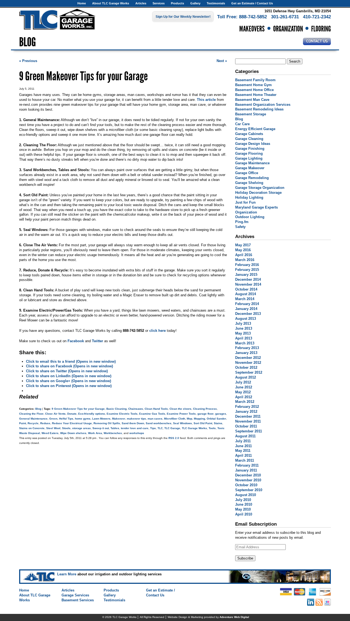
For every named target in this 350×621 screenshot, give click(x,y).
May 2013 (243, 333)
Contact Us (317, 41)
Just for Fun (245, 202)
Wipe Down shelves (73, 433)
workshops (136, 433)
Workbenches (113, 433)
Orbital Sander (216, 418)
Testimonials (216, 3)
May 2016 (243, 250)
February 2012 (247, 407)
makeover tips (136, 418)
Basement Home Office (254, 90)
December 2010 (248, 475)
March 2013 (244, 343)
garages (220, 413)
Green (53, 418)
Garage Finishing (249, 149)
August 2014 (245, 294)
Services (159, 3)
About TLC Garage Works (110, 3)
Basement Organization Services (262, 104)
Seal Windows (182, 423)
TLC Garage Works (194, 428)
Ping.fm (242, 222)
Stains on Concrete (32, 428)
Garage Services (75, 595)
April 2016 (243, 255)
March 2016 (244, 260)
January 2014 (246, 309)
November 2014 (248, 284)
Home (81, 3)
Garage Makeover (249, 168)
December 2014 (248, 279)
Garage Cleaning (249, 139)
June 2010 (243, 504)
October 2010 (246, 485)
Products (177, 3)
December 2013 (248, 314)
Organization (246, 212)
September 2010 (248, 490)
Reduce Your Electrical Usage (72, 423)
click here (157, 331)
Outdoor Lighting (249, 217)
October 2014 (246, 289)
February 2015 (247, 270)
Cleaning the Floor (31, 413)
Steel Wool (53, 428)
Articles (140, 3)
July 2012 (243, 382)
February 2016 (247, 265)
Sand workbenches (158, 423)
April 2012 (243, 397)
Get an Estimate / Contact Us (252, 3)
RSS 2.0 (173, 438)
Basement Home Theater (255, 95)
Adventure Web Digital (234, 617)
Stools (66, 428)
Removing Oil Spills (107, 423)
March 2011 (244, 460)
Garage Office (246, 173)
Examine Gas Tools (152, 413)
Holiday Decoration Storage (258, 193)
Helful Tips (66, 418)
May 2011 (242, 451)
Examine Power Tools (181, 413)
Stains (218, 423)
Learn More (66, 574)
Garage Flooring (249, 153)
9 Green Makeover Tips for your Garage (78, 408)
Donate (72, 413)
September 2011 (248, 431)
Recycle (33, 423)
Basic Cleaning (116, 408)
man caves (155, 418)
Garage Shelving (249, 183)
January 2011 (246, 470)
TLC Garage (172, 428)
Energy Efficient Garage (255, 129)
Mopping (199, 418)
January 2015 (246, 275)
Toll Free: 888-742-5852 (242, 16)
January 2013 (246, 353)
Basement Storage (250, 114)
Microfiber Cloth (174, 418)
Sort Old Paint (203, 423)
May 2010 (243, 509)
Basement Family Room (255, 80)
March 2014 (244, 299)
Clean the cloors (180, 408)
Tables (114, 428)
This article (206, 100)
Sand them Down (133, 423)
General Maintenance (33, 418)
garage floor (205, 413)
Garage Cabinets (249, 134)
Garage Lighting (248, 158)
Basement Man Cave (252, 100)
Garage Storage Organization (259, 188)
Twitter (97, 341)
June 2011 (243, 446)
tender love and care (134, 428)
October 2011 (246, 426)
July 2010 (243, 500)
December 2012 (248, 358)
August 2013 (245, 319)
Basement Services (78, 600)
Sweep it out (100, 428)
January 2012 (246, 411)
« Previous (28, 61)
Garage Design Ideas (252, 144)
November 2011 (248, 421)
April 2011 (243, 455)
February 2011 (247, 465)
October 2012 (246, 367)
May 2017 (243, 245)
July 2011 (243, 441)
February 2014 (247, 304)
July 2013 (243, 323)
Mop (189, 418)
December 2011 (248, 416)
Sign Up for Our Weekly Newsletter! (183, 16)
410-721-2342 (317, 16)
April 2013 (243, 338)
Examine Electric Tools (122, 413)
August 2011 (245, 436)
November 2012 (248, 363)
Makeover (118, 418)
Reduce (45, 423)
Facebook (76, 341)
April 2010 (243, 514)
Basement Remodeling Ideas (259, 109)
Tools (212, 428)
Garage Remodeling (252, 178)
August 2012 (245, 377)
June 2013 (243, 328)
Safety (240, 227)
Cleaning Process (205, 408)
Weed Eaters (50, 433)
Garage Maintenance (252, 163)
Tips (153, 428)
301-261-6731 (285, 16)
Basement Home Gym (253, 85)
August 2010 (245, 495)
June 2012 (243, 387)
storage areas (81, 428)
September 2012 (248, 372)
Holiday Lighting (249, 197)
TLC (160, 428)
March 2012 (244, 402)
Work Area (95, 433)
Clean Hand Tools (156, 408)
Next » (222, 61)
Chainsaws (135, 408)
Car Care (242, 124)
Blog (38, 408)
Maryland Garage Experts (256, 207)
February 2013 (247, 348)
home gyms (83, 418)
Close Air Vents (55, 413)
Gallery (195, 3)
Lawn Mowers (101, 418)
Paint (22, 423)
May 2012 (243, 392)
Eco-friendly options (91, 413)
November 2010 (248, 480)
